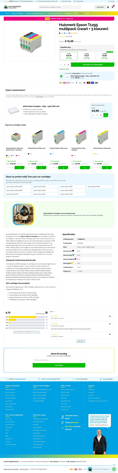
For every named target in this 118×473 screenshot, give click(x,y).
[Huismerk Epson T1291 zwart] (37, 137)
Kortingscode (37, 447)
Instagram (91, 392)
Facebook (91, 389)
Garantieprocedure (39, 442)
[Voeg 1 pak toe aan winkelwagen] (105, 115)
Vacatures (8, 427)
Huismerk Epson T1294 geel (101, 148)
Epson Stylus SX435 (67, 186)
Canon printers (10, 392)
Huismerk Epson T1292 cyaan (59, 148)
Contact (8, 442)
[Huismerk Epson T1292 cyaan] (59, 137)
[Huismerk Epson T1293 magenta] (81, 137)
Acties (7, 430)
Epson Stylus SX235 (39, 186)
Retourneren (37, 433)
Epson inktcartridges (39, 398)
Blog (6, 436)
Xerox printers (9, 409)
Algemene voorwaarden (11, 469)
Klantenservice (9, 424)
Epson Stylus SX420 (40, 190)
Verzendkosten (37, 427)
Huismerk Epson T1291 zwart (37, 148)
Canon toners (65, 395)
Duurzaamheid (10, 422)
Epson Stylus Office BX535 (14, 190)
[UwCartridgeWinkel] (12, 7)
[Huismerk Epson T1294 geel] (102, 137)
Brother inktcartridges (39, 392)
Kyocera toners (65, 401)
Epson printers (9, 395)
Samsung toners (66, 407)
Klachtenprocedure (39, 436)
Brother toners (65, 392)
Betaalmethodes (38, 422)
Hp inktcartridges (38, 401)
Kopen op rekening (94, 398)
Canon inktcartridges (39, 395)
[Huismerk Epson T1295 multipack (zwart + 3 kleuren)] (15, 137)
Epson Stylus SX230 (12, 194)
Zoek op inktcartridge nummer (42, 389)
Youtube (90, 395)
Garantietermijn (38, 439)
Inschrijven (59, 365)
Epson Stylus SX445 (94, 186)
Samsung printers (10, 404)
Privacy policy (24, 469)
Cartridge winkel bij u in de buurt (98, 401)
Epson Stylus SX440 (67, 194)
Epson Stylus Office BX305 (14, 186)
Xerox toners (64, 409)
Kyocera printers (10, 398)
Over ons (8, 419)
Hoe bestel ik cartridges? (40, 419)
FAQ (6, 433)
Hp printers (8, 401)
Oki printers (8, 407)
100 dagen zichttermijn (40, 430)
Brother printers (10, 389)
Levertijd (35, 424)
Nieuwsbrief (8, 439)
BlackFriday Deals (10, 444)
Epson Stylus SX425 (40, 194)
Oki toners (64, 404)
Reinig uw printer (38, 444)
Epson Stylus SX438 (67, 190)
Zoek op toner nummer (68, 389)
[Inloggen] (108, 7)
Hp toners (64, 398)
